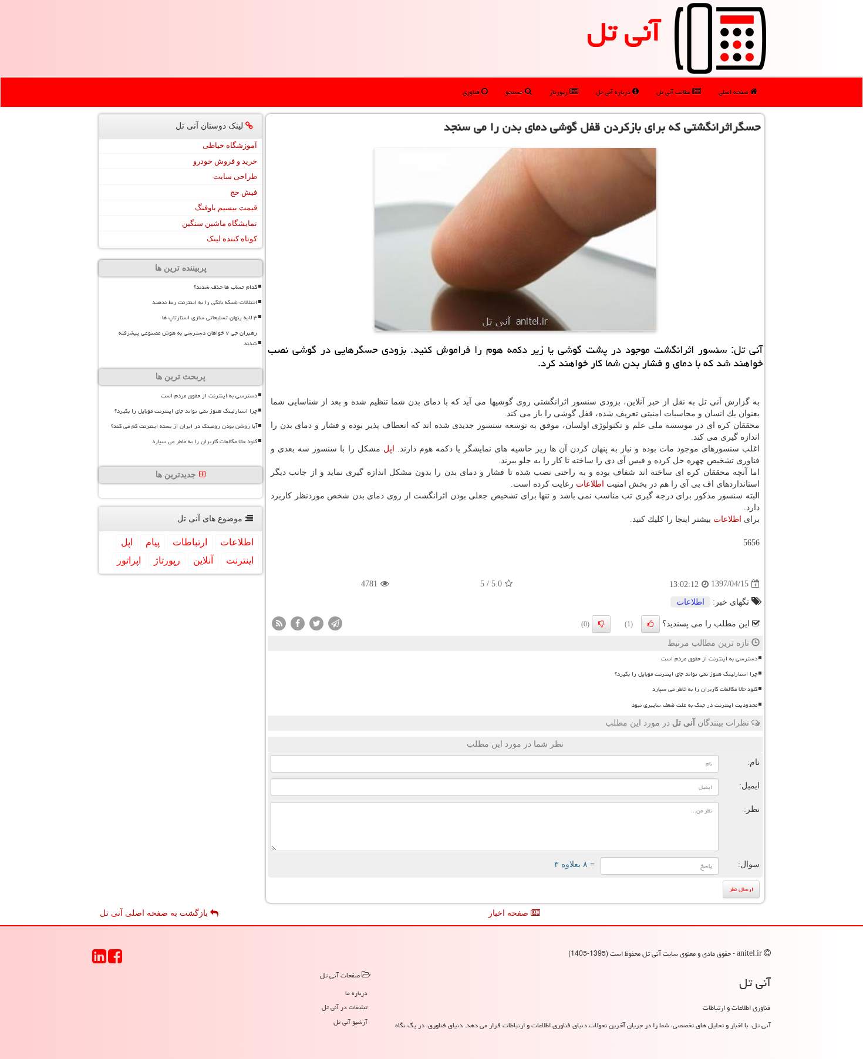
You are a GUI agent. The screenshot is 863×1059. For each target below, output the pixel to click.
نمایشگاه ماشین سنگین (219, 223)
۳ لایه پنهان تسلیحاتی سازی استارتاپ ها (209, 317)
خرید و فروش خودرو (225, 161)
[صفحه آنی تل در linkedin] (99, 960)
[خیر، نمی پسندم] (601, 624)
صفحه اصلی (734, 92)
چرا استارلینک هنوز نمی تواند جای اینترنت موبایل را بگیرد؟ (686, 674)
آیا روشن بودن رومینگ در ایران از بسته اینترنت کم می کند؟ (184, 426)
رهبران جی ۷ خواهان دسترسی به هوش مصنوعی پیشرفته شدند (188, 338)
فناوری (472, 92)
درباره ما (356, 993)
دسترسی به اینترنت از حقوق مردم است (709, 659)
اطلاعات (590, 484)
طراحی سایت (235, 176)
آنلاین (203, 560)
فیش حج (243, 192)
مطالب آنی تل (674, 92)
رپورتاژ (559, 92)
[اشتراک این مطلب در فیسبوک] (297, 622)
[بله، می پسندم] (650, 624)
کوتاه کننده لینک (232, 238)
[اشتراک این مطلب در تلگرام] (335, 622)
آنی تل (623, 31)
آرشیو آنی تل (350, 1022)
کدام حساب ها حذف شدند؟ (225, 287)
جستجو (515, 92)
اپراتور (129, 560)
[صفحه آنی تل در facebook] (115, 960)
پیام (153, 542)
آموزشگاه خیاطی (230, 145)
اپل (389, 448)
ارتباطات (190, 542)
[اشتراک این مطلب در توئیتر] (316, 622)
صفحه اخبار (509, 913)
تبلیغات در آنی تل (345, 1007)
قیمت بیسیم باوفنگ (226, 207)
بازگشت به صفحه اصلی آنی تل (155, 913)
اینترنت (240, 560)
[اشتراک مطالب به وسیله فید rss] (279, 622)
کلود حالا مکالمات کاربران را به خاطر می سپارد (704, 689)
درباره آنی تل (614, 92)
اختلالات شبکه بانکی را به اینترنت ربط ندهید (204, 302)
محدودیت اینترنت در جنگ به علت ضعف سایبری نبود (694, 705)
